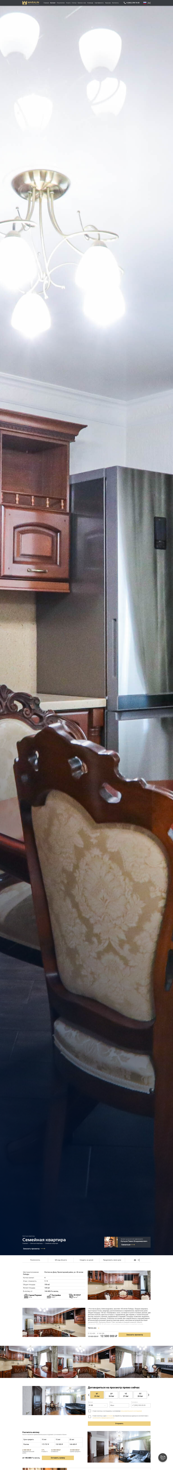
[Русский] (144, 3)
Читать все (92, 1328)
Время (90, 1402)
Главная (46, 3)
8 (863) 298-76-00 (133, 3)
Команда (90, 3)
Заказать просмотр (31, 1249)
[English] (149, 3)
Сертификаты (99, 3)
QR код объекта (61, 1260)
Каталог (53, 3)
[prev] (88, 1394)
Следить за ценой (86, 1260)
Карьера (108, 3)
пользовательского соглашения (131, 1411)
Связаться (125, 1245)
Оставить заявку (58, 1458)
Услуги (68, 3)
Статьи (74, 3)
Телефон (134, 1402)
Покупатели (61, 3)
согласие (110, 1416)
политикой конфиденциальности (103, 1418)
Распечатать (35, 1260)
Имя (111, 1402)
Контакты (115, 3)
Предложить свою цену (112, 1260)
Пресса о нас (82, 3)
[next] (148, 1394)
